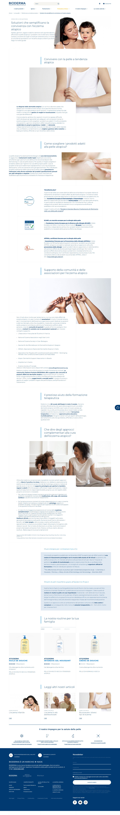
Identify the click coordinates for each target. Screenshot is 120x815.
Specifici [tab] (67, 629)
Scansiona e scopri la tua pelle (98, 743)
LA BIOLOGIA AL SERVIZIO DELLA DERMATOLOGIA (57, 786)
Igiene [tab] (42, 629)
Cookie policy (31, 798)
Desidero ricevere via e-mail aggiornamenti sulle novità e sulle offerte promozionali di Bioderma (91, 777)
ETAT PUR (11, 791)
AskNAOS (11, 787)
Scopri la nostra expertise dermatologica (22, 744)
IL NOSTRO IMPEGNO (58, 790)
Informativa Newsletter (56, 798)
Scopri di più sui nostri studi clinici (72, 744)
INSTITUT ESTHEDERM (14, 789)
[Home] (17, 3)
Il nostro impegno (81, 9)
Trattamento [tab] (56, 629)
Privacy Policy (92, 787)
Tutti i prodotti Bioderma (30, 785)
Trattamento (46, 9)
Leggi (10, 718)
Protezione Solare (62, 9)
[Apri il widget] (117, 407)
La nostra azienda (99, 9)
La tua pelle (41, 786)
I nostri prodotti (18, 9)
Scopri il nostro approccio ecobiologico (47, 744)
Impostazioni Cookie (43, 798)
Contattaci (17, 756)
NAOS (10, 785)
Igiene (33, 9)
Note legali (11, 798)
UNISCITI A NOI (56, 792)
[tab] (46, 629)
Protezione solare (28, 791)
